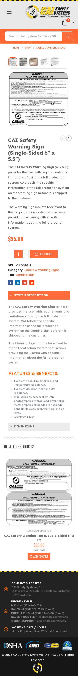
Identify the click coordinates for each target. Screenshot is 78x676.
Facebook (10, 282)
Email (24, 282)
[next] (69, 138)
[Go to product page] (39, 492)
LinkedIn (17, 282)
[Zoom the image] (48, 6)
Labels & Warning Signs (41, 270)
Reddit (31, 282)
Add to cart (46, 254)
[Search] (67, 36)
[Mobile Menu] (9, 12)
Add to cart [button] (40, 556)
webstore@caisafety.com (52, 616)
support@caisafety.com (51, 620)
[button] (7, 99)
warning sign (25, 275)
